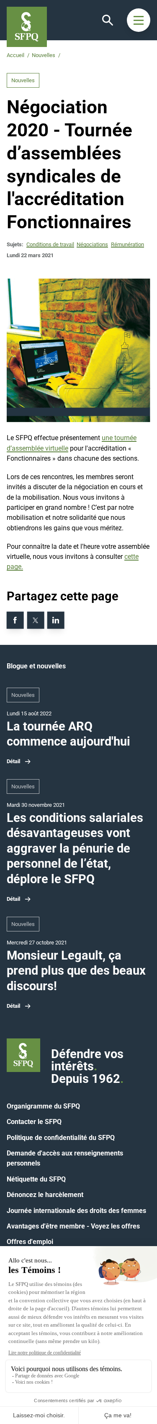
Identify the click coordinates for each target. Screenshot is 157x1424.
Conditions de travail (50, 244)
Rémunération (127, 244)
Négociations (92, 244)
